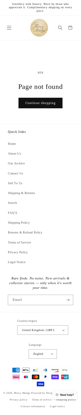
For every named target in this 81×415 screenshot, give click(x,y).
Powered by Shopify (43, 393)
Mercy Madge (22, 393)
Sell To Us (15, 183)
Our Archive (16, 163)
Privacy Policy (18, 252)
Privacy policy (18, 399)
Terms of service (42, 399)
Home (12, 143)
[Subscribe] (68, 300)
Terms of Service (19, 242)
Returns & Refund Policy (25, 232)
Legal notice (57, 406)
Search (12, 202)
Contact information (33, 406)
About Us (14, 153)
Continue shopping (40, 103)
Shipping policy (66, 399)
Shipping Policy (19, 222)
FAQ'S (12, 212)
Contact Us (15, 173)
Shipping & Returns (21, 193)
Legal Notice (17, 262)
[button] (9, 28)
